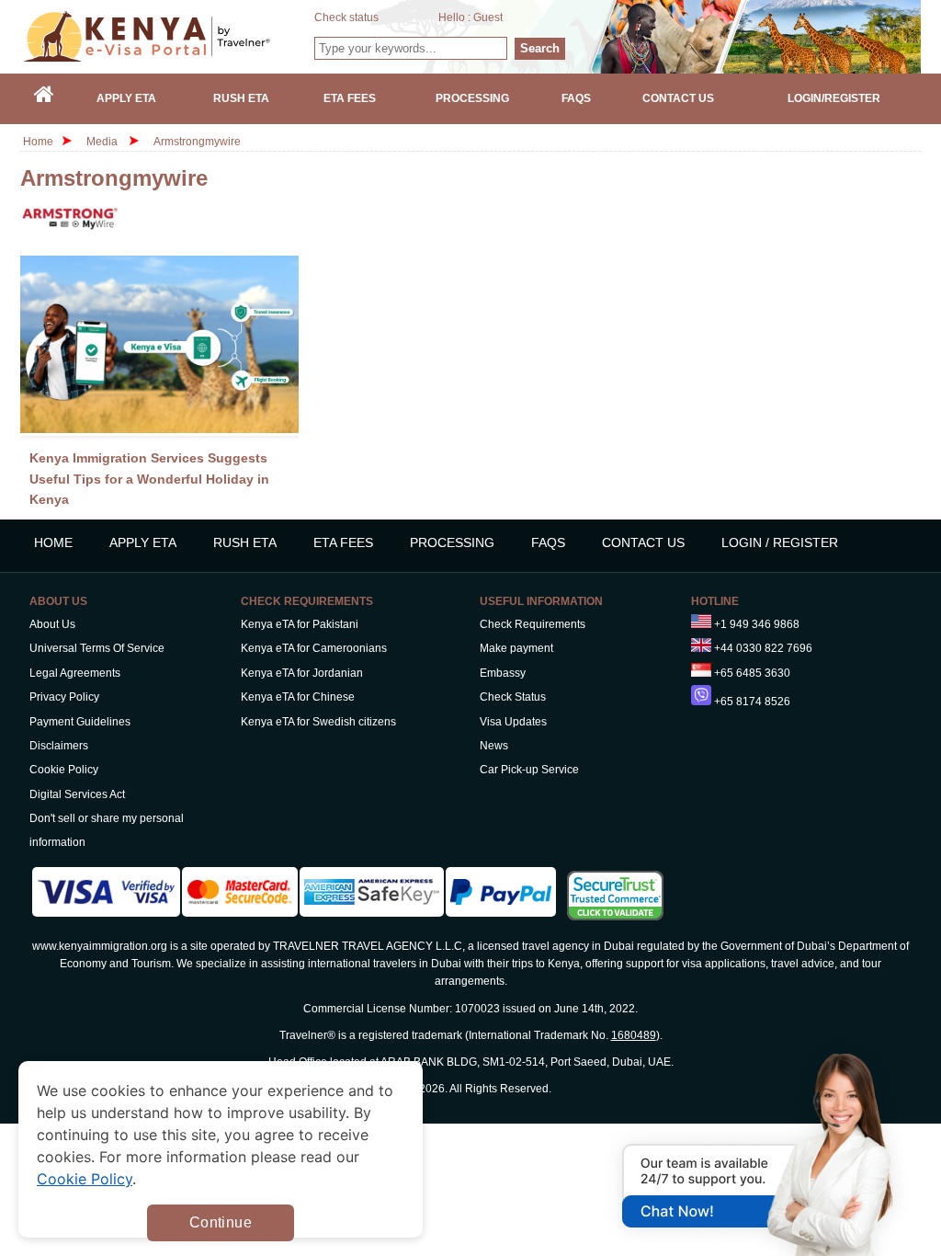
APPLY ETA (142, 542)
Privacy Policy (64, 697)
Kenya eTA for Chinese (298, 697)
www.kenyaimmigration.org (99, 946)
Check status (346, 17)
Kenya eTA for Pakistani (299, 624)
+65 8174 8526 (752, 701)
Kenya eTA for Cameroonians (314, 648)
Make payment (516, 648)
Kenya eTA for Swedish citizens (318, 721)
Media (102, 141)
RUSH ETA (245, 542)
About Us (52, 624)
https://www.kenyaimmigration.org (168, 36)
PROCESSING (452, 542)
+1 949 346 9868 (756, 624)
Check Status (513, 697)
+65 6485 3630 (752, 673)
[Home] (44, 99)
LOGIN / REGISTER (779, 542)
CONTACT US (643, 542)
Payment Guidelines (79, 721)
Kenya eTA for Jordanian (302, 673)
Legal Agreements (74, 673)
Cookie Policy (63, 769)
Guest (488, 17)
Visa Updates (513, 721)
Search (540, 48)
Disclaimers (58, 745)
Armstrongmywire (197, 141)
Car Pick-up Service (529, 769)
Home (38, 141)
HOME (53, 542)
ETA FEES (343, 542)
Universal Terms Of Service (96, 648)
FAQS (548, 542)
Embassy (503, 673)
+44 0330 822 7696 (763, 648)
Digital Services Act (77, 794)
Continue (220, 1222)
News (494, 745)
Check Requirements (532, 624)
